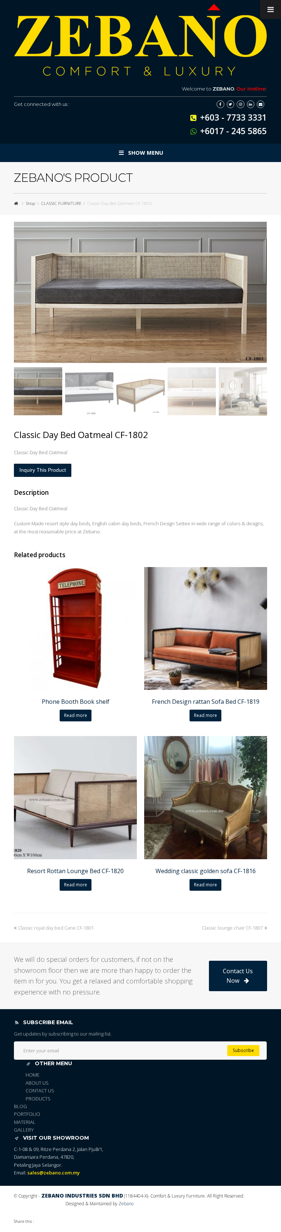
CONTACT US (40, 1090)
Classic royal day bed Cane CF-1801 (56, 927)
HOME (33, 1074)
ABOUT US (37, 1083)
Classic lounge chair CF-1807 (232, 927)
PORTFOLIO (27, 1114)
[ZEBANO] (17, 203)
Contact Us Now (238, 976)
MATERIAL (24, 1122)
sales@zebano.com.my (53, 1172)
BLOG (20, 1106)
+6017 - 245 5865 (233, 131)
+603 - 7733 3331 (233, 117)
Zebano (126, 1203)
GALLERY (24, 1129)
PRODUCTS (38, 1098)
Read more (75, 715)
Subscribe (243, 1050)
